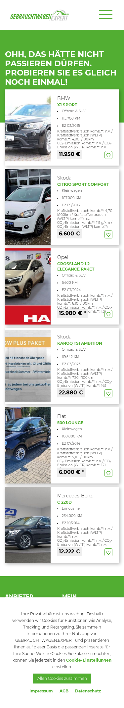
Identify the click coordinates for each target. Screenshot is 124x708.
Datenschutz (88, 690)
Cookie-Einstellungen (88, 660)
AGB (64, 690)
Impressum (41, 690)
